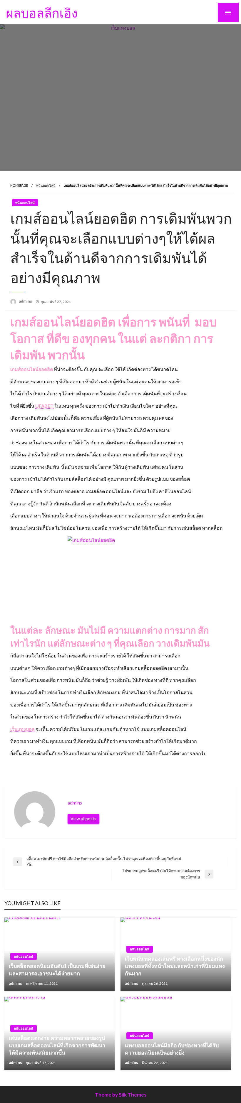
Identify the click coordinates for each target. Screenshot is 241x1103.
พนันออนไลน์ (46, 185)
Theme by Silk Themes (120, 1095)
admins (26, 301)
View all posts (83, 818)
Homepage (19, 185)
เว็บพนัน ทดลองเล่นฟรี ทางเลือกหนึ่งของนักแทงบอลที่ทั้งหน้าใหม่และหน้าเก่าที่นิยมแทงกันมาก (175, 965)
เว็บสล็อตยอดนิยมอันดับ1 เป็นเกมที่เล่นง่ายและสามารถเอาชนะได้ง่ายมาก (57, 969)
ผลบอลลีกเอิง (42, 12)
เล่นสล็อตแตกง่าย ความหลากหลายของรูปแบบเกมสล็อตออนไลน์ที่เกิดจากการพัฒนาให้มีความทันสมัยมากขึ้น (57, 1045)
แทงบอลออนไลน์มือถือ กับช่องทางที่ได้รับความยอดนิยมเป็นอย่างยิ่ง (172, 1049)
